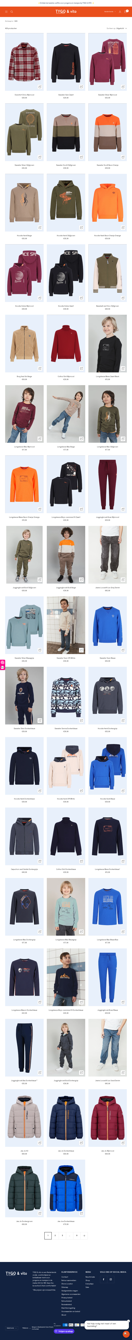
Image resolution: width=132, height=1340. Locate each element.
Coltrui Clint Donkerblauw (66, 869)
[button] (126, 1334)
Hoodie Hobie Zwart (66, 306)
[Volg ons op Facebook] (103, 1279)
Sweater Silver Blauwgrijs (24, 658)
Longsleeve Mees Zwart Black (107, 376)
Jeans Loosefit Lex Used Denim (107, 1081)
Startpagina (9, 21)
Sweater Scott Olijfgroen (66, 165)
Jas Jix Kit (24, 1151)
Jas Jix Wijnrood (107, 1151)
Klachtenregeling (68, 1308)
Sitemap (64, 1287)
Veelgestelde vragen (69, 1291)
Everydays (89, 1284)
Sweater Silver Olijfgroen (24, 165)
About (63, 1315)
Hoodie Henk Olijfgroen (66, 236)
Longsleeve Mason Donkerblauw (24, 1010)
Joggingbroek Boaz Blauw (107, 1010)
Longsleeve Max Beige (66, 447)
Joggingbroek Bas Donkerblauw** (24, 1081)
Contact (64, 1277)
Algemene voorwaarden (70, 1294)
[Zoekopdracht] (12, 12)
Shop (88, 1280)
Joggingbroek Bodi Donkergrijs (66, 1081)
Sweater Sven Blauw (107, 658)
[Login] (120, 12)
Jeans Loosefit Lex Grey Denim (107, 588)
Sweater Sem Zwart (66, 95)
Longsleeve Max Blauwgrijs (66, 940)
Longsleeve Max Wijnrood (24, 447)
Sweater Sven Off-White (66, 658)
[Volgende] (84, 1235)
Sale (87, 1287)
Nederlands (108, 11)
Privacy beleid (66, 1298)
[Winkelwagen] (125, 12)
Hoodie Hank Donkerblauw (24, 799)
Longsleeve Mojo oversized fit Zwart (66, 517)
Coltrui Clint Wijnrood (66, 376)
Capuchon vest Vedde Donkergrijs (24, 869)
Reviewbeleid (66, 1304)
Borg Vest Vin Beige (24, 376)
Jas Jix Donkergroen (24, 1221)
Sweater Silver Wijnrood (107, 95)
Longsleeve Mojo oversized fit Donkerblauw (66, 1010)
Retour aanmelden (68, 1280)
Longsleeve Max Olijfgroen (107, 447)
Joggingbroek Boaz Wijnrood (107, 517)
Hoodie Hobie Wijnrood (24, 306)
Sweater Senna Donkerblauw (66, 728)
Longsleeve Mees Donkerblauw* (107, 869)
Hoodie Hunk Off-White (66, 799)
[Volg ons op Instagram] (110, 1279)
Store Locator (67, 1284)
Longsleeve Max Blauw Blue (107, 940)
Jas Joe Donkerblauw (65, 1221)
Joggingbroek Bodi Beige (66, 588)
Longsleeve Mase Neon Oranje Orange (24, 517)
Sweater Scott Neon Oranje (107, 165)
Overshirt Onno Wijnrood (24, 95)
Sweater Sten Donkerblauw (24, 728)
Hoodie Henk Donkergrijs (107, 728)
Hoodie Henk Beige (24, 236)
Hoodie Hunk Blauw (107, 799)
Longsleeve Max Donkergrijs (24, 940)
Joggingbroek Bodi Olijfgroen (24, 588)
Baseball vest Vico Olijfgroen (107, 306)
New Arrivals (90, 1277)
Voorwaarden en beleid (70, 1311)
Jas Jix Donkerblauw (66, 1151)
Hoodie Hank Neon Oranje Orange (107, 236)
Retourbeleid (66, 1301)
